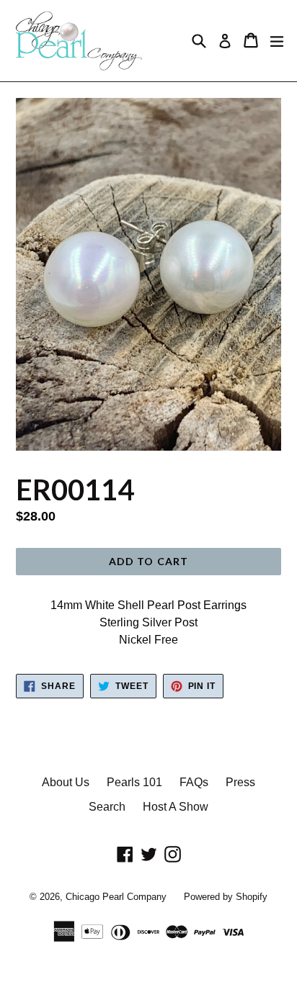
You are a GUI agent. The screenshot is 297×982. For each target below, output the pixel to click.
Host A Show (175, 807)
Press (240, 782)
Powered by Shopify (225, 896)
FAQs (193, 782)
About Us (65, 782)
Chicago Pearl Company (116, 896)
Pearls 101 (134, 782)
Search (107, 807)
